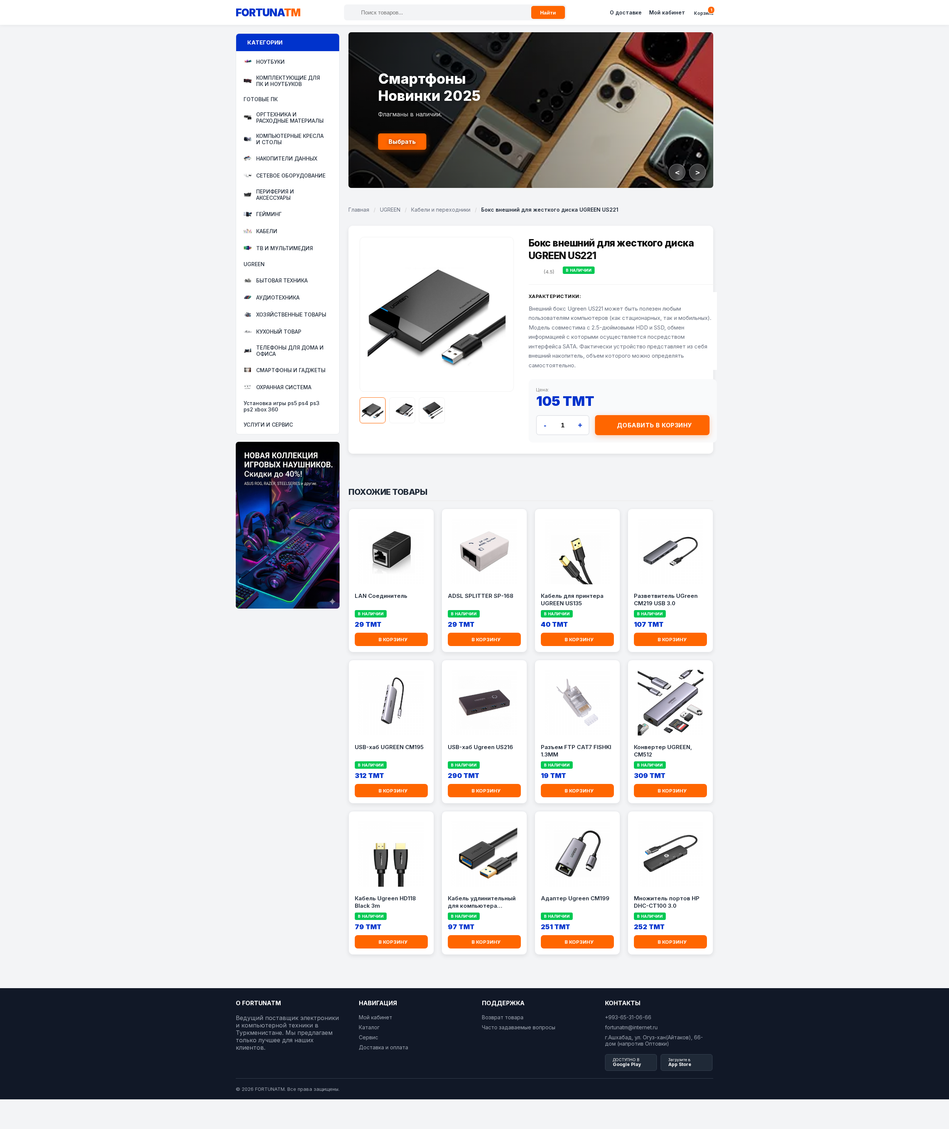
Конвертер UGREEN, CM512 (663, 751)
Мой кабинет (667, 12)
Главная (358, 209)
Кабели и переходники (440, 209)
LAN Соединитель (381, 595)
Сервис (368, 1037)
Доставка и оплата (383, 1047)
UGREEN (254, 264)
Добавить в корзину (654, 425)
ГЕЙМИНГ (269, 214)
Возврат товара (502, 1017)
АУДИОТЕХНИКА (278, 297)
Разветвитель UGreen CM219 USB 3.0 (666, 599)
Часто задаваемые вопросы (518, 1027)
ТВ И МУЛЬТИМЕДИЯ (284, 248)
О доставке (626, 12)
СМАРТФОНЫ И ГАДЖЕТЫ (290, 370)
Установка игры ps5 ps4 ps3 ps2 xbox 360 (282, 406)
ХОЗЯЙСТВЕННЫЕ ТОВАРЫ (291, 314)
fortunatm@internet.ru (631, 1027)
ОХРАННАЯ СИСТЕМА (283, 387)
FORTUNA (268, 12)
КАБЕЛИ (266, 231)
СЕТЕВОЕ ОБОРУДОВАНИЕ (290, 175)
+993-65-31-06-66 (628, 1017)
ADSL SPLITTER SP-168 (480, 595)
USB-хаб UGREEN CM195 (389, 747)
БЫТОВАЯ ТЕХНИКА (282, 280)
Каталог (369, 1027)
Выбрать (402, 141)
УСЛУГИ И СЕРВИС (268, 424)
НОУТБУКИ (270, 62)
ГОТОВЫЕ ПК (261, 99)
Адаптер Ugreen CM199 (575, 898)
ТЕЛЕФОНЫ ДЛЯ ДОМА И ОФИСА (290, 350)
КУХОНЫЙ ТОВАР (278, 331)
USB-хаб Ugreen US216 (480, 747)
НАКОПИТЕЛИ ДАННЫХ (286, 158)
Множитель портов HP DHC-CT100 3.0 (667, 902)
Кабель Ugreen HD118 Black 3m (385, 902)
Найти (548, 13)
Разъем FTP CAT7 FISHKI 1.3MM (576, 751)
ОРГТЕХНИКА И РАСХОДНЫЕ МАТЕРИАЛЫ (290, 117)
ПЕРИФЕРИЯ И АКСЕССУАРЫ (275, 194)
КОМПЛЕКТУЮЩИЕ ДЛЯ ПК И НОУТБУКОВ (288, 81)
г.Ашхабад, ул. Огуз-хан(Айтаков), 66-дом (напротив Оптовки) (654, 1040)
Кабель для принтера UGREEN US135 (572, 599)
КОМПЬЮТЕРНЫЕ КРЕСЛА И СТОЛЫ (290, 139)
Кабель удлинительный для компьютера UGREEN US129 (482, 902)
